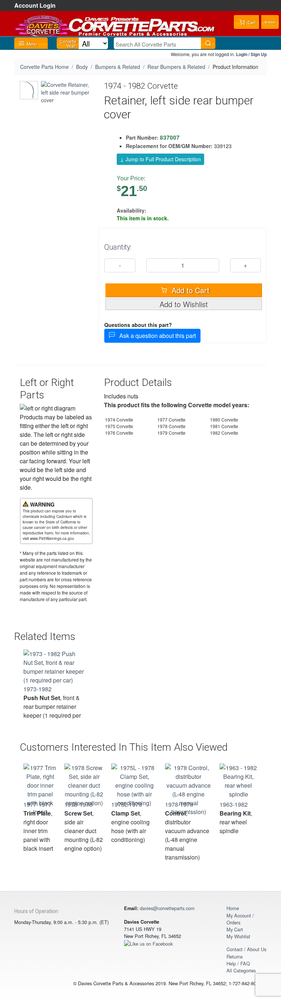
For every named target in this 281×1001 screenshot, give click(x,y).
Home (232, 908)
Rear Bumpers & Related (176, 66)
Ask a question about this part (155, 335)
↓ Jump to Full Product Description (160, 159)
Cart (251, 22)
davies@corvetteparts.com (167, 908)
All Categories (241, 970)
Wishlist (270, 22)
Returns (234, 956)
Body (82, 66)
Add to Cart (189, 290)
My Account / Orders (240, 919)
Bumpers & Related (117, 66)
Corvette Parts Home (44, 66)
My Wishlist (238, 936)
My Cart (234, 929)
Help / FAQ (238, 963)
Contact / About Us (246, 949)
